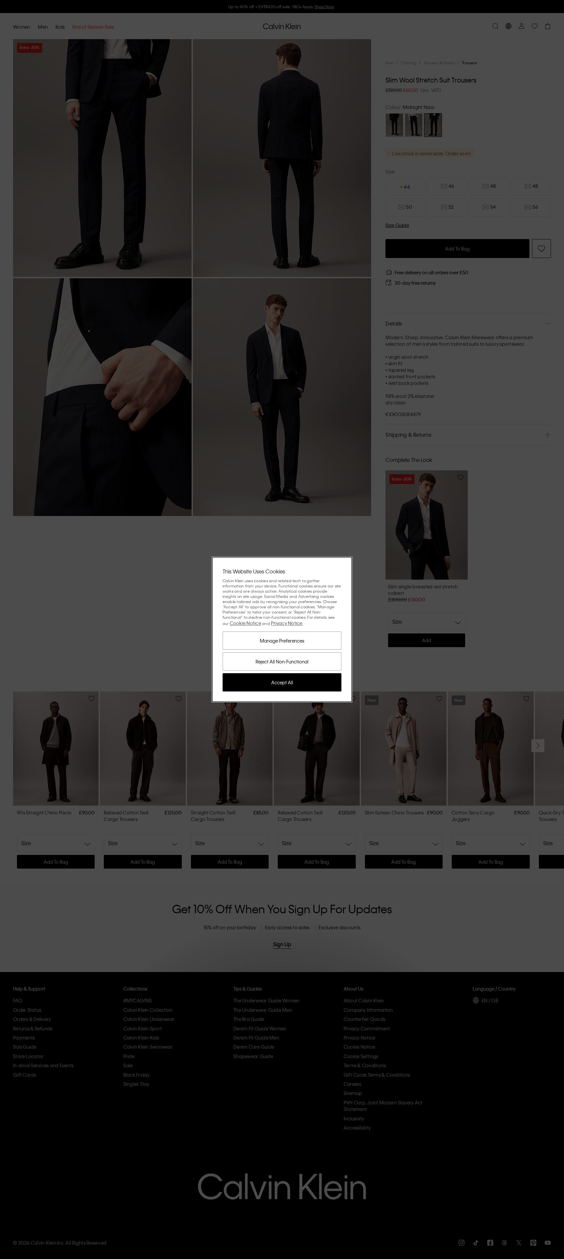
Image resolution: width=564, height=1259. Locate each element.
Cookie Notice (245, 623)
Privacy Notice (287, 623)
